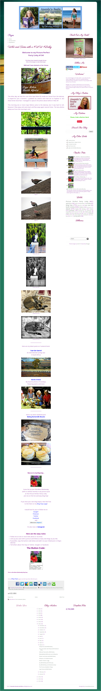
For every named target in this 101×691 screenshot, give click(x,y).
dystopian (89, 207)
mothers (68, 213)
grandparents (81, 210)
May (41, 640)
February (42, 672)
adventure (68, 203)
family (77, 209)
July (40, 636)
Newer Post (10, 597)
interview (76, 211)
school (70, 214)
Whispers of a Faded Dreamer (46, 658)
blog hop (48, 587)
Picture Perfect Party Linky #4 (81, 163)
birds (44, 587)
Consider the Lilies (72, 144)
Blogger (88, 243)
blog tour (80, 205)
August (41, 634)
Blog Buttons (12, 42)
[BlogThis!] (11, 593)
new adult (74, 213)
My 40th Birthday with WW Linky (46, 662)
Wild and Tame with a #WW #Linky (46, 652)
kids (81, 212)
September (42, 632)
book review (70, 207)
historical (89, 210)
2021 (39, 611)
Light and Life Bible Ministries (74, 148)
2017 (39, 619)
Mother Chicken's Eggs (44, 660)
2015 (39, 623)
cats (51, 587)
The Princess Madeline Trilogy (46, 667)
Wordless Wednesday (19, 589)
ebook (68, 209)
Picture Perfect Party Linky (77, 201)
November (42, 627)
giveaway (71, 210)
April (41, 642)
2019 (39, 615)
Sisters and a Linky (79, 170)
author (76, 203)
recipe (84, 213)
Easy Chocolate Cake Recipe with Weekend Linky (49, 649)
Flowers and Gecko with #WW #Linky (47, 656)
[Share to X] (13, 593)
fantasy (84, 209)
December (42, 625)
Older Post (61, 597)
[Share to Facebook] (14, 593)
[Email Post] (8, 593)
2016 (39, 621)
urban (71, 216)
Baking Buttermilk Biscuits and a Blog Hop (48, 654)
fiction (91, 209)
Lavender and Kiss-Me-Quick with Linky (77, 189)
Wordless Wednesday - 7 (81, 176)
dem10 (78, 243)
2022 (39, 608)
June (41, 638)
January (41, 674)
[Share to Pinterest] (15, 593)
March (41, 644)
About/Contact (12, 40)
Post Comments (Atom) (20, 599)
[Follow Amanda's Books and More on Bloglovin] (36, 522)
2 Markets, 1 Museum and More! (82, 156)
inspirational (68, 212)
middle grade (88, 212)
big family (82, 203)
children (81, 207)
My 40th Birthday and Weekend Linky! (47, 665)
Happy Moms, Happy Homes (74, 142)
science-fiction (77, 214)
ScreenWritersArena (89, 686)
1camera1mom (71, 140)
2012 (39, 681)
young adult (77, 216)
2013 (39, 679)
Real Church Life (71, 146)
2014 (39, 676)
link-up (54, 587)
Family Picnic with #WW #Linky (46, 646)
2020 (39, 613)
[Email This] (10, 593)
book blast (88, 205)
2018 (39, 617)
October (41, 629)
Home (10, 39)
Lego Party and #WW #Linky (45, 669)
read (80, 213)
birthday (88, 203)
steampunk (85, 214)
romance (90, 213)
